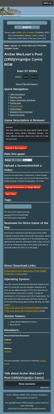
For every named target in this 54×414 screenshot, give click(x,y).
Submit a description (16, 148)
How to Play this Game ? (27, 84)
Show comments (27, 384)
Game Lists (41, 38)
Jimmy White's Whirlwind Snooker (24, 322)
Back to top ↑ (45, 387)
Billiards (34, 77)
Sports (26, 77)
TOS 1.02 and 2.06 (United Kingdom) (23, 308)
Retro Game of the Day (27, 38)
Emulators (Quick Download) (21, 112)
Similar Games (16, 109)
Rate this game (16, 97)
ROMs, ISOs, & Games (26, 33)
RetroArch (8, 342)
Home (7, 33)
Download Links (16, 106)
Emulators (40, 33)
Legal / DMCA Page (27, 406)
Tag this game (15, 103)
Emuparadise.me (25, 409)
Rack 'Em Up (16, 325)
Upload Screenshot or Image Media (23, 187)
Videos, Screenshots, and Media (22, 100)
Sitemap (15, 395)
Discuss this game (17, 115)
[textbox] (17, 206)
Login (13, 33)
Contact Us (33, 398)
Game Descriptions (17, 94)
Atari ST (14, 45)
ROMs (6, 45)
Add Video (11, 194)
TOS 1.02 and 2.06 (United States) (21, 311)
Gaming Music (18, 36)
